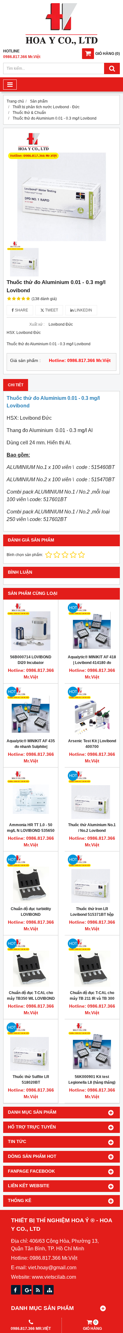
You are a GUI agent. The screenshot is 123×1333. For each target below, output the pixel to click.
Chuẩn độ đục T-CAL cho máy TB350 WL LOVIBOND (31, 996)
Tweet (51, 310)
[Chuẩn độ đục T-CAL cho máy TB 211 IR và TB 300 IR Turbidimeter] (92, 963)
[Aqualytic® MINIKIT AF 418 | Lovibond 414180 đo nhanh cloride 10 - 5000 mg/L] (92, 627)
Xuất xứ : (36, 324)
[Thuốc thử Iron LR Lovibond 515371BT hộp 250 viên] (92, 879)
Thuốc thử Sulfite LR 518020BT (31, 1080)
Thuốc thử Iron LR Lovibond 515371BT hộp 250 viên (92, 914)
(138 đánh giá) (44, 299)
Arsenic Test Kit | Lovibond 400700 (92, 744)
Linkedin (82, 310)
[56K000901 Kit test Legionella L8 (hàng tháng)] (92, 1046)
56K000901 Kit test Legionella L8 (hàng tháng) (91, 1080)
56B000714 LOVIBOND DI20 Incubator (30, 660)
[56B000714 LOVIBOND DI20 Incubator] (31, 627)
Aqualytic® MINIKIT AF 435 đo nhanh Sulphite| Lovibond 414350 (31, 747)
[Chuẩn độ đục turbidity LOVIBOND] (31, 879)
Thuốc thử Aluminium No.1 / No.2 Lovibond (92, 828)
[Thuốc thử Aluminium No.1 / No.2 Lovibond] (92, 795)
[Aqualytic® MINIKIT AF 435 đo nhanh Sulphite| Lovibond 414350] (31, 711)
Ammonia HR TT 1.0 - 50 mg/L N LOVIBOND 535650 (31, 828)
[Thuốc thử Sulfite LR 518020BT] (31, 1046)
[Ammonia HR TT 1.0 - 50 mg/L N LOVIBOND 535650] (31, 795)
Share (21, 310)
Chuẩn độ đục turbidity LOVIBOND (31, 912)
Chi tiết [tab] (15, 385)
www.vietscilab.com (54, 1277)
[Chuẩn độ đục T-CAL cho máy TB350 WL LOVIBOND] (31, 963)
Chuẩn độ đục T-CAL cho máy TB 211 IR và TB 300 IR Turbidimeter (92, 998)
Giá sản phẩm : (25, 360)
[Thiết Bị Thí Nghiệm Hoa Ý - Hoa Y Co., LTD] (61, 44)
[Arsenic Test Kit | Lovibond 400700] (92, 711)
